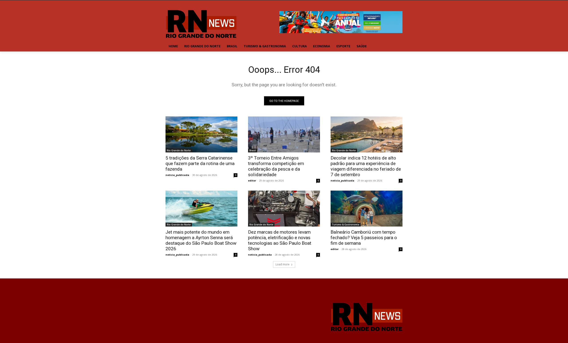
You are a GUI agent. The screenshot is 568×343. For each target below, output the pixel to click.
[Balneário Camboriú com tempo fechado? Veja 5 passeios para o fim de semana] (366, 209)
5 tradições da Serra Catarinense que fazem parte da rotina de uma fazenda (200, 163)
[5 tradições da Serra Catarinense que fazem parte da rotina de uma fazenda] (201, 134)
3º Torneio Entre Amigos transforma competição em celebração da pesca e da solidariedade (276, 166)
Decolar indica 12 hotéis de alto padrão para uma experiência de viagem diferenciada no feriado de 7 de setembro (366, 166)
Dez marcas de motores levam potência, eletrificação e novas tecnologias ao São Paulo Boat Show (279, 240)
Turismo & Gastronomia (345, 224)
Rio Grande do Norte (179, 150)
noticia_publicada (177, 175)
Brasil (252, 150)
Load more (283, 264)
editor (252, 180)
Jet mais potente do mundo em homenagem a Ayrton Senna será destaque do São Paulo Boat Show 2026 (201, 240)
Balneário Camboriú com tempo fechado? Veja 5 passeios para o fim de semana (364, 237)
